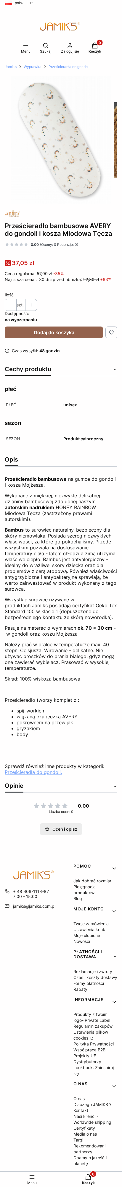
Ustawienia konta (90, 929)
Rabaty (80, 989)
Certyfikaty (84, 1128)
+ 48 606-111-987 (31, 891)
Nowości (81, 941)
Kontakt (80, 1110)
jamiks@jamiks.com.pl (34, 906)
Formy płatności (88, 983)
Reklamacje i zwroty (92, 971)
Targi (78, 1139)
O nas (79, 1098)
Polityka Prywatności (93, 1043)
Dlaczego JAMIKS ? (92, 1104)
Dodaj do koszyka (54, 332)
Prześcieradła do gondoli (69, 66)
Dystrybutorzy (87, 1061)
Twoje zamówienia (91, 923)
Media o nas (85, 1133)
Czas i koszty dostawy (95, 977)
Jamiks (11, 66)
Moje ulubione (86, 935)
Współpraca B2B (89, 1049)
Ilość (9, 294)
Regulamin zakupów (93, 1026)
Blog (77, 898)
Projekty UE (84, 1055)
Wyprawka (32, 66)
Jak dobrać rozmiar (92, 880)
